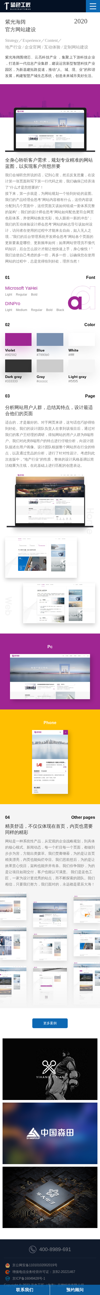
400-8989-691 (55, 1249)
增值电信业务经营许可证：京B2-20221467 (43, 1272)
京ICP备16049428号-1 (28, 1278)
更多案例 (50, 1023)
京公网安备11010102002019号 (34, 1265)
